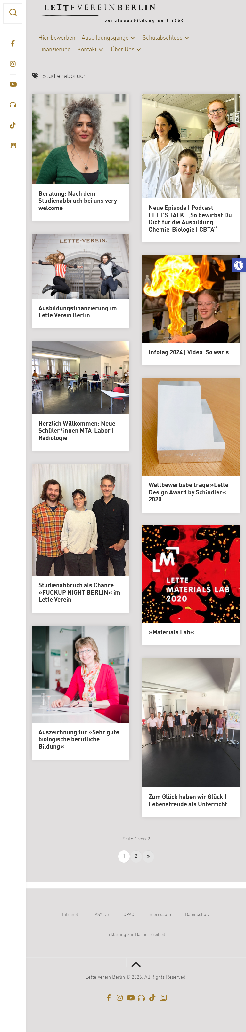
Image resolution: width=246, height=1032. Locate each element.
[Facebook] (12, 43)
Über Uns (123, 49)
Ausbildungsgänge (105, 38)
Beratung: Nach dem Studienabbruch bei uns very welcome (77, 201)
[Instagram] (12, 64)
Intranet (70, 914)
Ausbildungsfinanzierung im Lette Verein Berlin (77, 312)
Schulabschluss (163, 38)
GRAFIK (83, 164)
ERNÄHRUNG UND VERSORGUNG (75, 154)
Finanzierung (54, 49)
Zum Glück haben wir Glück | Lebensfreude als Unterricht (188, 800)
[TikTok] (12, 125)
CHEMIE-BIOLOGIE (92, 143)
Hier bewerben (56, 38)
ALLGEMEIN (53, 143)
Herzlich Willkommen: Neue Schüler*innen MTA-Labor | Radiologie (76, 431)
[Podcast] (12, 105)
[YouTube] (12, 84)
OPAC (128, 914)
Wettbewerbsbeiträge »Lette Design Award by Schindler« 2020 (188, 493)
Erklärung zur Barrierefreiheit (135, 935)
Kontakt (87, 49)
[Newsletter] (12, 146)
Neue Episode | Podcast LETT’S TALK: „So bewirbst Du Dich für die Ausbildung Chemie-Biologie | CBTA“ (190, 219)
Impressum (159, 914)
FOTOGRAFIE (55, 164)
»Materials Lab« (171, 632)
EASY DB (100, 914)
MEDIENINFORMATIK (62, 174)
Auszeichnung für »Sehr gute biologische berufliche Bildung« (78, 740)
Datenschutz (197, 914)
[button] (239, 265)
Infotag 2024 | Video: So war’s (189, 353)
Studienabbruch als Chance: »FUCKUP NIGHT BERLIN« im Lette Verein (79, 593)
